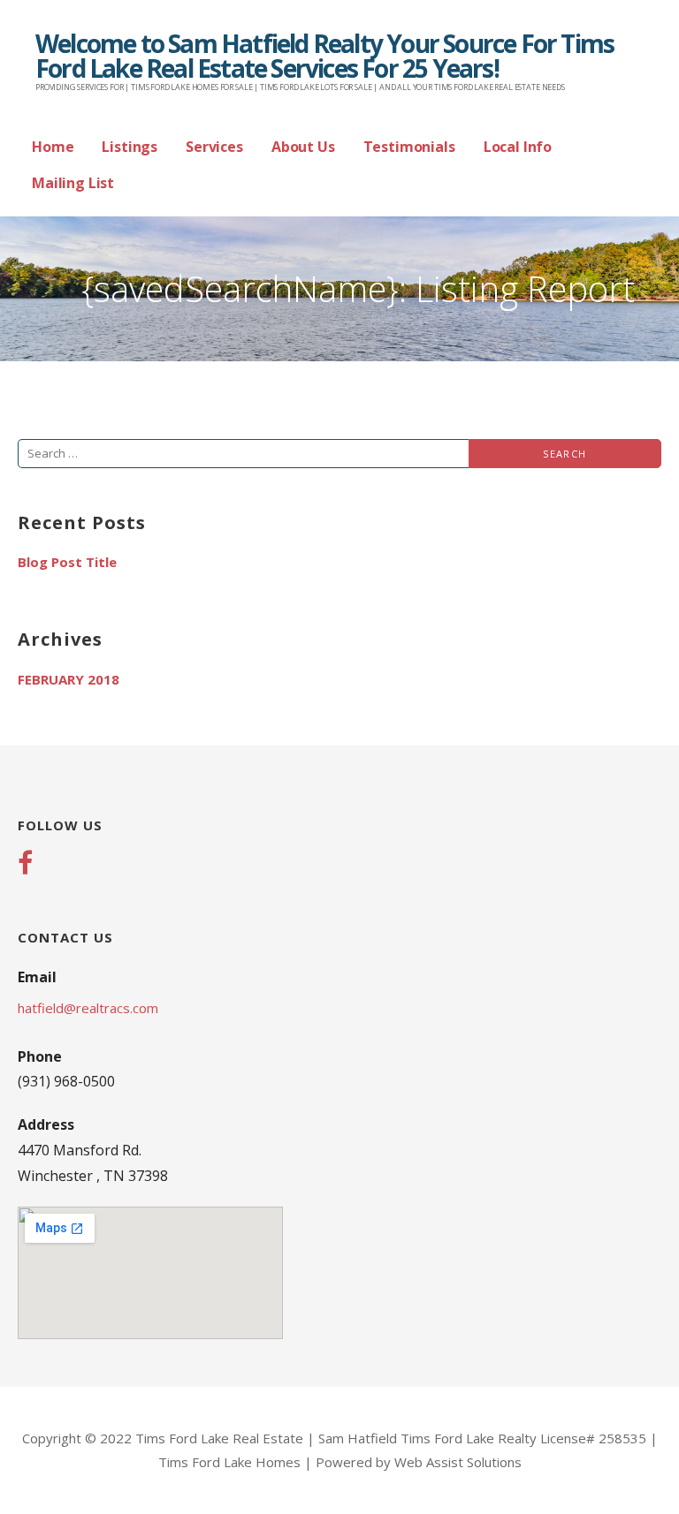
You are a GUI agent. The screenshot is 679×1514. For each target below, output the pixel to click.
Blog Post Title (67, 562)
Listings (129, 146)
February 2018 (68, 679)
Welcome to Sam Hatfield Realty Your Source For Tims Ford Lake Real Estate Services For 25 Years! (324, 55)
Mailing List (73, 183)
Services (214, 146)
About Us (303, 146)
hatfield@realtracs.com (88, 1008)
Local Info (518, 146)
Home (52, 146)
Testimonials (409, 146)
